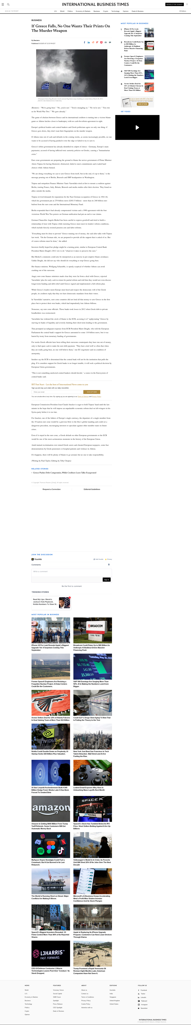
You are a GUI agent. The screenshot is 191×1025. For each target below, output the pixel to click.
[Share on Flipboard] (97, 42)
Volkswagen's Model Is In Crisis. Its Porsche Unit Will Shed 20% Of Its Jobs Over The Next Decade (92, 862)
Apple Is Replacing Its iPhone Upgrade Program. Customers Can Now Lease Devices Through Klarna (92, 934)
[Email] (106, 42)
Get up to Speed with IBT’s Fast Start (141, 99)
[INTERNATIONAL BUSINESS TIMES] (95, 5)
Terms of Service (83, 396)
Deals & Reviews (137, 11)
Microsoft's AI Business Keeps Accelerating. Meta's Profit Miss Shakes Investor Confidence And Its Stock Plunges (91, 898)
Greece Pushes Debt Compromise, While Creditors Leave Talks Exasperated (64, 473)
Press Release (57, 1004)
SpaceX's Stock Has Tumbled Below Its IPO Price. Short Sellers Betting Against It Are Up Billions (91, 826)
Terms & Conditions (87, 997)
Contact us (84, 993)
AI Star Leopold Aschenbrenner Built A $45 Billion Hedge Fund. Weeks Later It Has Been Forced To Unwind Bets (50, 790)
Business (97, 11)
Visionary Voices (58, 990)
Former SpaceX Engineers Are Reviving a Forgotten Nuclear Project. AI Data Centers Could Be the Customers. (49, 684)
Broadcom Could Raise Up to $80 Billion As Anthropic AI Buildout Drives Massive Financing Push (91, 647)
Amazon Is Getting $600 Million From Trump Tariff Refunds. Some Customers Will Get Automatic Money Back (50, 826)
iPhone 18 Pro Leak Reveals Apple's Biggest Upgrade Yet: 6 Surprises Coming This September (50, 647)
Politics (70, 11)
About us (84, 990)
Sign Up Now (142, 104)
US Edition (182, 11)
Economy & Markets (83, 11)
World (62, 11)
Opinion (125, 11)
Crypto (105, 11)
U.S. (55, 11)
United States (114, 1004)
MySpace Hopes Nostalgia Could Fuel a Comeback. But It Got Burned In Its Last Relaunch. (48, 862)
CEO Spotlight (57, 1007)
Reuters (37, 40)
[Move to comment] (110, 42)
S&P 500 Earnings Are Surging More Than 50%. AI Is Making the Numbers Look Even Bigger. (91, 684)
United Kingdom (115, 1000)
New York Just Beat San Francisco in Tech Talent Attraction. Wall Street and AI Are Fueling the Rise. (91, 754)
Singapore (113, 997)
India (111, 993)
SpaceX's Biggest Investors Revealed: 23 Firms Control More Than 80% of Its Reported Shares (50, 934)
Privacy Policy (96, 396)
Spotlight (56, 1000)
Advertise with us (86, 1007)
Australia (112, 990)
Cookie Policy (85, 1004)
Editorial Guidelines (92, 489)
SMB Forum (57, 997)
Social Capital (57, 993)
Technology (115, 11)
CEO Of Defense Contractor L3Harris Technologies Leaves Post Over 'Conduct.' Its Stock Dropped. (51, 970)
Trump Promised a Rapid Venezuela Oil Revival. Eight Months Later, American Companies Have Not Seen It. (89, 971)
